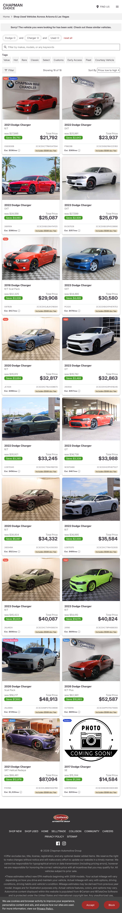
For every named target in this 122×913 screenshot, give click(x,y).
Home (6, 16)
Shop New (15, 831)
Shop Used (31, 831)
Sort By (92, 70)
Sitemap (72, 836)
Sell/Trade (58, 831)
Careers (107, 831)
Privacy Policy (54, 836)
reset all (68, 37)
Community (91, 831)
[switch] (117, 6)
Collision (75, 831)
